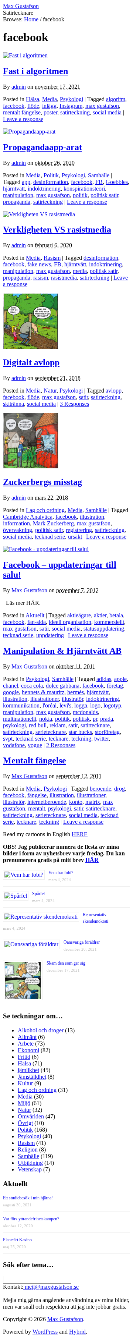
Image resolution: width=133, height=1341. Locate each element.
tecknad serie (50, 536)
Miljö (24, 1103)
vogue (35, 745)
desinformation (50, 182)
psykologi (14, 725)
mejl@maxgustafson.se (51, 1287)
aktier (100, 615)
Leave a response (23, 119)
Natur (50, 390)
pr (95, 719)
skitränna (13, 404)
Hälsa (32, 99)
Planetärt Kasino (17, 1239)
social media (107, 112)
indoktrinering (44, 188)
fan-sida (36, 622)
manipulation (18, 195)
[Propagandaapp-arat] (29, 131)
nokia (45, 719)
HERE (80, 834)
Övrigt (25, 1123)
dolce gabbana (62, 685)
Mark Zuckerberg (53, 523)
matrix (92, 802)
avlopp (114, 390)
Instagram (70, 106)
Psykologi (71, 99)
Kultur (25, 1083)
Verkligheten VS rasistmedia (57, 229)
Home (31, 19)
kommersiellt (109, 622)
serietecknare (50, 732)
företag (115, 685)
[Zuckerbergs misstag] (30, 466)
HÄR (92, 860)
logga (80, 705)
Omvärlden (31, 1116)
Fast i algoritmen (35, 71)
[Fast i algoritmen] (25, 55)
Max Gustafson (29, 590)
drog (119, 788)
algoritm (115, 99)
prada (106, 719)
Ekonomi (28, 1050)
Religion (28, 1149)
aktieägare (79, 615)
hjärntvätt (14, 188)
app (26, 182)
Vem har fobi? (60, 872)
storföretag (107, 732)
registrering (79, 530)
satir (83, 397)
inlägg (49, 106)
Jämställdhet (32, 1077)
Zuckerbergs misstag (42, 482)
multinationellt (19, 719)
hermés (75, 692)
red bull (38, 725)
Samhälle (98, 175)
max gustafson (102, 106)
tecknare (58, 738)
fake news (39, 264)
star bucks (80, 732)
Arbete (26, 1043)
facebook (13, 106)
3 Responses (74, 404)
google (11, 692)
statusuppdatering (103, 628)
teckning (81, 738)
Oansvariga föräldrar (82, 942)
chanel (10, 685)
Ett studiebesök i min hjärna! (28, 1197)
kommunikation (21, 705)
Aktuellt (34, 615)
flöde (33, 106)
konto (75, 802)
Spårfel (38, 893)
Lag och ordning (45, 510)
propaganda (16, 202)
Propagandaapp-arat (42, 147)
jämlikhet (28, 1070)
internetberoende (46, 802)
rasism (40, 277)
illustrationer (44, 699)
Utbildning (30, 1163)
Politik (51, 175)
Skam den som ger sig (66, 963)
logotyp (112, 705)
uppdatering (50, 635)
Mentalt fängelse (34, 760)
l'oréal (49, 705)
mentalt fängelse (22, 112)
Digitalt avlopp (31, 362)
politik (80, 195)
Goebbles (117, 182)
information (16, 523)
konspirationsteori (84, 188)
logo (95, 705)
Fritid (24, 1057)
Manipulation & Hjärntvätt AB (62, 651)
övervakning (17, 530)
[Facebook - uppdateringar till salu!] (46, 549)
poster (50, 112)
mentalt (36, 808)
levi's (65, 705)
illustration (92, 517)
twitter (101, 738)
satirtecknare (95, 725)
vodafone (14, 745)
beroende (100, 788)
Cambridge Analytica (27, 517)
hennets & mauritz (43, 692)
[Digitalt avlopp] (30, 347)
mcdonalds (85, 712)
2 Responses (60, 745)
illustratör (72, 699)
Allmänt (27, 1037)
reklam (57, 725)
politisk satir (104, 195)
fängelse (37, 795)
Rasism (52, 258)
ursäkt (75, 536)
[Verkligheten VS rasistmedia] (39, 214)
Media (49, 99)
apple (120, 679)
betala (116, 615)
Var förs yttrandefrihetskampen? (31, 1218)
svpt (8, 738)
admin (18, 87)
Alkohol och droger (41, 1030)
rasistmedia (64, 277)
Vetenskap (30, 1169)
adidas (103, 679)
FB (99, 182)
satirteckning (75, 112)
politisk (81, 719)
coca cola (32, 685)
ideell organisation (70, 622)
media (80, 271)
